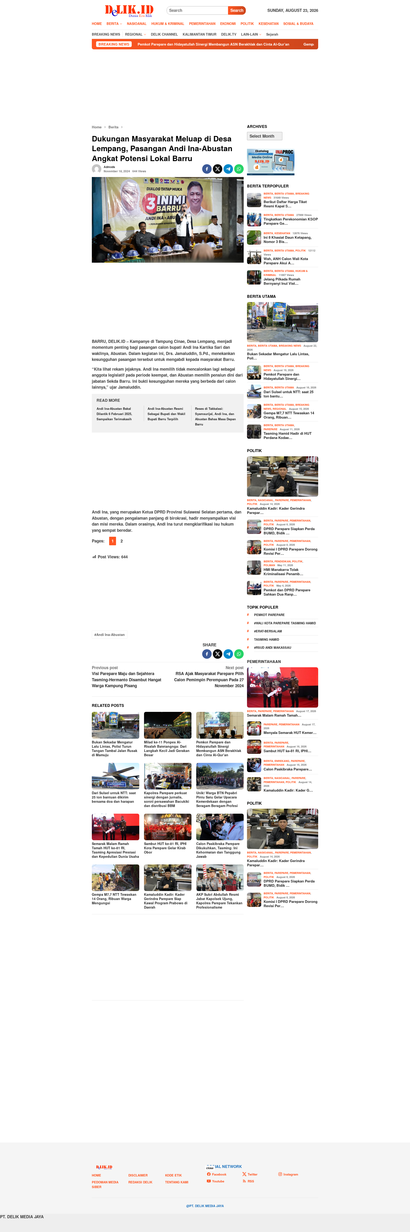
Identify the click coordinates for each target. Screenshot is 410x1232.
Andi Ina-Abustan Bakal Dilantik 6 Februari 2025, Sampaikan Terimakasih (114, 413)
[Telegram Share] (228, 169)
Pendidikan (283, 561)
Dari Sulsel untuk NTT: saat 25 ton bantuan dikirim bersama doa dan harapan (114, 797)
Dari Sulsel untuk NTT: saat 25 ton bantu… (288, 394)
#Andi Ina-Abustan (109, 634)
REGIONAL (280, 409)
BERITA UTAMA (284, 193)
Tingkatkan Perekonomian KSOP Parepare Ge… (291, 221)
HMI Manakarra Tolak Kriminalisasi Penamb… (283, 571)
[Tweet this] (217, 169)
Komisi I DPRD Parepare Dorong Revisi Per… (290, 551)
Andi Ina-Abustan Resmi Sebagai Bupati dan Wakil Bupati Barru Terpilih (166, 413)
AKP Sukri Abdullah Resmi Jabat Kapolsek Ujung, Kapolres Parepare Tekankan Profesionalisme (219, 901)
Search (236, 10)
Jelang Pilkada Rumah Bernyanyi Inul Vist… (282, 281)
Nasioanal (266, 500)
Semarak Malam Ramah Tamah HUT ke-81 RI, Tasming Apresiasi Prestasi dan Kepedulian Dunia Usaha (115, 850)
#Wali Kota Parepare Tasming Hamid (285, 623)
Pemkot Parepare (269, 614)
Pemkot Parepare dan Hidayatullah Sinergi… (282, 376)
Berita (268, 193)
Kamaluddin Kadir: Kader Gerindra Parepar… (276, 510)
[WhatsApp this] (239, 169)
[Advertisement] (205, 87)
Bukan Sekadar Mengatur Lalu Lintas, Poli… (278, 356)
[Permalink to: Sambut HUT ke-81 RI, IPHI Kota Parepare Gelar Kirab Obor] (167, 827)
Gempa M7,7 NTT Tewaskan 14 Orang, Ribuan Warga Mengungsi (298, 44)
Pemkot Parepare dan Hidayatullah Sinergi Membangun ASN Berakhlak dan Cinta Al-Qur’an (155, 44)
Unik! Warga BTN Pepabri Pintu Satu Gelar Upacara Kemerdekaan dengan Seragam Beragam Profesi (217, 799)
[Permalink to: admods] (96, 168)
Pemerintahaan (264, 661)
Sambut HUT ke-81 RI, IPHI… (287, 751)
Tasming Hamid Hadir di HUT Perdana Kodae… (288, 435)
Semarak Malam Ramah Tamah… (274, 715)
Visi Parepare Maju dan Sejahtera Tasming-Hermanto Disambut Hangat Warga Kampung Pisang (126, 677)
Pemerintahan (300, 500)
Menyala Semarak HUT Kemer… (290, 732)
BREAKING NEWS (290, 345)
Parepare (270, 429)
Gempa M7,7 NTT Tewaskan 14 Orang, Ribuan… (289, 415)
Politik (300, 250)
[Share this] (207, 169)
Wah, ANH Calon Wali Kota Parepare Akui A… (286, 261)
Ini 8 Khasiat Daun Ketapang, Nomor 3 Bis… (288, 239)
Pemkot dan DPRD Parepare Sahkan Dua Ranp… (287, 592)
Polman (269, 565)
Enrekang (282, 761)
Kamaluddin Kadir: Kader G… (288, 790)
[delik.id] (129, 10)
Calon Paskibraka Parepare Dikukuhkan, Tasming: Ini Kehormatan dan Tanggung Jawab (218, 850)
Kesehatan (282, 233)
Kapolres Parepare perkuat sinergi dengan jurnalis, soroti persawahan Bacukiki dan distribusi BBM (166, 799)
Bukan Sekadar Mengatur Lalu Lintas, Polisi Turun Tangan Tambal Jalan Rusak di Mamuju (114, 748)
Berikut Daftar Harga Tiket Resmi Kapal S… (285, 204)
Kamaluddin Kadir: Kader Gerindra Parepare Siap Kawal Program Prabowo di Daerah (165, 901)
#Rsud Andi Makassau (272, 647)
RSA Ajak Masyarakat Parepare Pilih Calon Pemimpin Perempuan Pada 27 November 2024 (209, 677)
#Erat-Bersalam (268, 631)
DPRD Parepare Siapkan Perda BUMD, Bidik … (289, 531)
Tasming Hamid (266, 639)
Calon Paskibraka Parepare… (288, 769)
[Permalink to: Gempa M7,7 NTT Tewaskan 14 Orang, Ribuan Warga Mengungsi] (115, 877)
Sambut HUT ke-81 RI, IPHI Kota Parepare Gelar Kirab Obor (165, 847)
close (210, 1168)
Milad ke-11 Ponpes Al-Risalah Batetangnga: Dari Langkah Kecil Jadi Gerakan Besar (167, 748)
